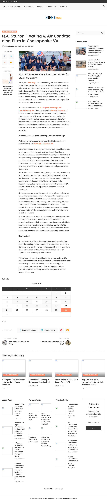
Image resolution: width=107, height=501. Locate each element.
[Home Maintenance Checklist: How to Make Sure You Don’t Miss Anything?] (46, 407)
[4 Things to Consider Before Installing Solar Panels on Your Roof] (13, 368)
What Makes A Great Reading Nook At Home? (73, 408)
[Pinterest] (4, 62)
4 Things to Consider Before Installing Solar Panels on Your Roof (13, 382)
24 (7, 310)
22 (56, 306)
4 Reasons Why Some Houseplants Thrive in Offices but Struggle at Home (19, 449)
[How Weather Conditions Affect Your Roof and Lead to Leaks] (7, 411)
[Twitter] (11, 56)
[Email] (11, 62)
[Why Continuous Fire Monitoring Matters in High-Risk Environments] (93, 368)
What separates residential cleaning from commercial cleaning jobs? (8, 90)
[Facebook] (4, 56)
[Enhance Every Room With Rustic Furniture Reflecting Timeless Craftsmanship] (7, 472)
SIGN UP (94, 428)
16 (65, 301)
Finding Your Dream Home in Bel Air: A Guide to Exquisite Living (46, 441)
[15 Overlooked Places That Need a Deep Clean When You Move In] (61, 429)
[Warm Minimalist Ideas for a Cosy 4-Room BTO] (66, 368)
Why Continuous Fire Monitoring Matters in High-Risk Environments (93, 382)
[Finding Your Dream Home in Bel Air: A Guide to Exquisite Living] (46, 431)
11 (17, 301)
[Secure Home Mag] (53, 17)
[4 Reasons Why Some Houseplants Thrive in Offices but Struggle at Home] (7, 451)
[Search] (103, 6)
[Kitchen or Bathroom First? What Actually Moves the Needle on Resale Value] (81, 92)
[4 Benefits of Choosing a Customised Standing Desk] (40, 368)
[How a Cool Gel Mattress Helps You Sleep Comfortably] (81, 105)
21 (46, 306)
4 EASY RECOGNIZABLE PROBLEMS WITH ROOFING (73, 461)
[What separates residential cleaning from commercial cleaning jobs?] (7, 78)
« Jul (4, 321)
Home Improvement (9, 31)
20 (37, 306)
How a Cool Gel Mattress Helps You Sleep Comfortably (95, 103)
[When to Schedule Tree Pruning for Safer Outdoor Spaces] (81, 78)
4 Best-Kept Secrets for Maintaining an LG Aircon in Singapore (73, 445)
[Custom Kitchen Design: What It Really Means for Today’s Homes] (81, 64)
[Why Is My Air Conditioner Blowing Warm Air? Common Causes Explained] (81, 51)
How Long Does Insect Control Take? (33, 439)
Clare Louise (9, 46)
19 (27, 306)
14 (46, 301)
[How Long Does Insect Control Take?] (34, 431)
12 (27, 301)
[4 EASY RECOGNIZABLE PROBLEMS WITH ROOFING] (61, 462)
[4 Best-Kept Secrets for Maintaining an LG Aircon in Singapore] (61, 446)
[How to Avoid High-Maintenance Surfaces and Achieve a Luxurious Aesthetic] (7, 430)
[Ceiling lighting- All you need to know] (34, 407)
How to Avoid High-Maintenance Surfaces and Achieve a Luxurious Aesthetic (20, 429)
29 (56, 310)
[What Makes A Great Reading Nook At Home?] (61, 411)
